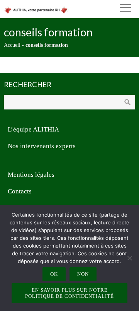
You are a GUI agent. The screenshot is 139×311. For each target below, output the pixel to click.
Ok (54, 274)
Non (83, 274)
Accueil (12, 45)
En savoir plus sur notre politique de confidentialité (69, 293)
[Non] (129, 258)
